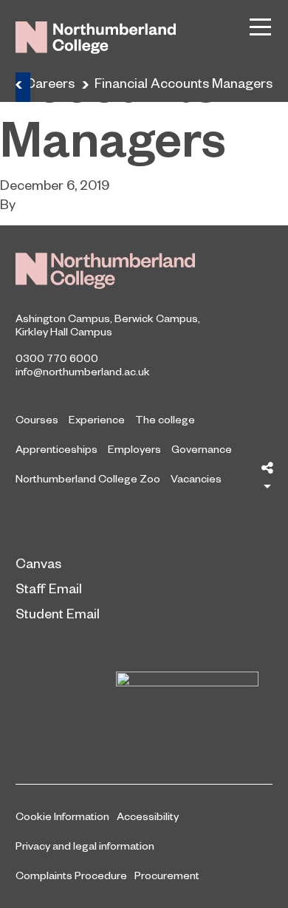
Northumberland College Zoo (88, 478)
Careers (50, 82)
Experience (97, 419)
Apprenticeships (56, 448)
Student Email (58, 612)
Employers (134, 448)
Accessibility (148, 815)
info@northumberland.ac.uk (83, 371)
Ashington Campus (63, 317)
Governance (201, 448)
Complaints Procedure (71, 874)
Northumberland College (105, 271)
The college (165, 419)
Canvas (38, 562)
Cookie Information (62, 815)
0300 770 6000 (57, 357)
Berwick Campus (156, 317)
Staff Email (49, 587)
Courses (37, 419)
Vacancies (196, 478)
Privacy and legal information (85, 845)
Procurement (166, 874)
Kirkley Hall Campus (64, 331)
